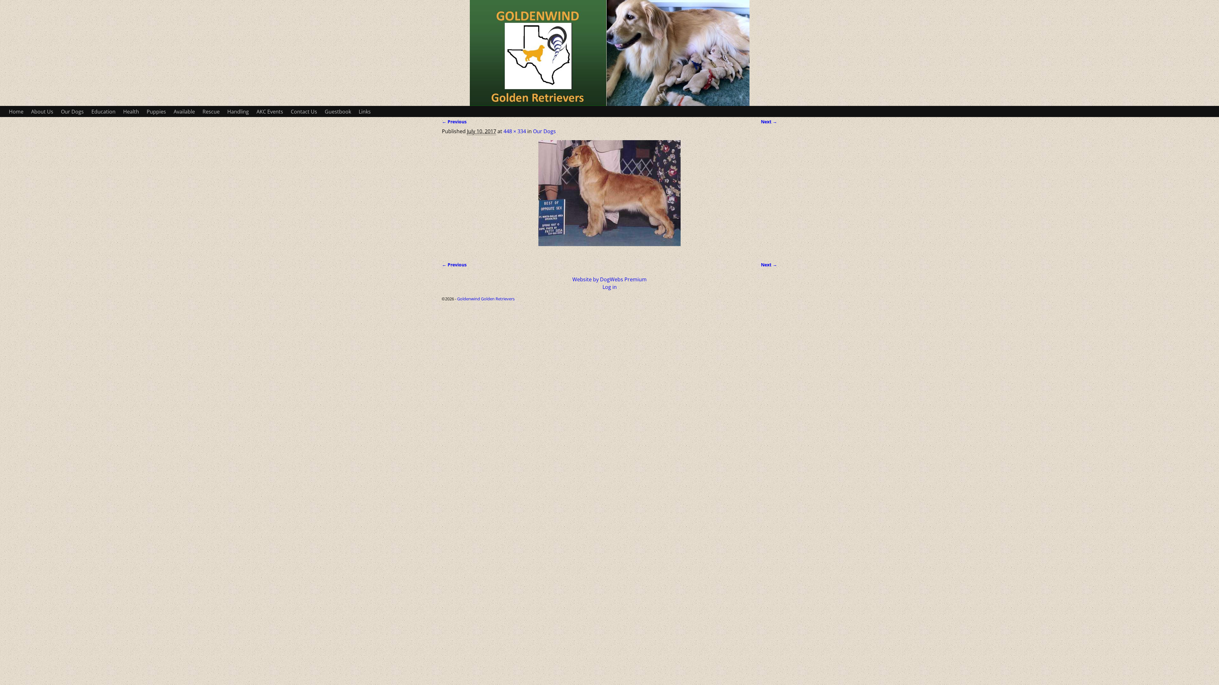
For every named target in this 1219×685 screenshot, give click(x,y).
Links (365, 111)
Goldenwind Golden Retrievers (486, 299)
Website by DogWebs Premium (609, 279)
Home (16, 111)
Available (184, 111)
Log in (610, 287)
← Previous (454, 122)
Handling (238, 111)
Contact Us (304, 111)
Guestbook (338, 111)
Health (131, 111)
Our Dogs (72, 111)
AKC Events (269, 111)
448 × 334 (514, 131)
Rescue (211, 111)
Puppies (156, 111)
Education (103, 111)
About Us (42, 111)
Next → (769, 122)
